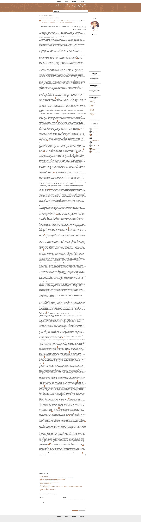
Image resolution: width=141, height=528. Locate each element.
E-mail (65, 497)
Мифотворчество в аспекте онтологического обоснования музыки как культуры (57, 477)
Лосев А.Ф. (94, 128)
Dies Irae (91, 110)
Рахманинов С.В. (95, 140)
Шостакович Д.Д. (95, 151)
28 (84, 421)
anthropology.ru (55, 519)
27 (69, 415)
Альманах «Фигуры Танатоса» (68, 20)
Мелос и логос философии (45, 483)
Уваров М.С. (50, 15)
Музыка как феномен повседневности (48, 489)
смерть (91, 100)
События (59, 1)
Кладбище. (78, 20)
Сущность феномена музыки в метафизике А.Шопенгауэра (52, 479)
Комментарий (42, 502)
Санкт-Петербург (45, 22)
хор (90, 107)
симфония (91, 102)
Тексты (66, 1)
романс (91, 109)
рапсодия (91, 114)
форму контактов (90, 519)
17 (62, 337)
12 (56, 214)
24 (68, 398)
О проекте (81, 1)
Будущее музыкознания (45, 485)
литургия (91, 111)
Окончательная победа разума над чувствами (49, 482)
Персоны (73, 1)
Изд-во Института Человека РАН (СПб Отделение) (61, 22)
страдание (91, 113)
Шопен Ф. (94, 135)
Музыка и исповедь (44, 476)
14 (44, 234)
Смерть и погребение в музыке (54, 20)
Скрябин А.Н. (95, 145)
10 (54, 172)
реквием (91, 105)
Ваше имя (41, 497)
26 (52, 411)
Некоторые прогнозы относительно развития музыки (51, 490)
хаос (90, 106)
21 (43, 363)
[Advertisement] (62, 464)
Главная (40, 15)
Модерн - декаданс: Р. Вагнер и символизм (49, 480)
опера (91, 101)
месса (91, 115)
